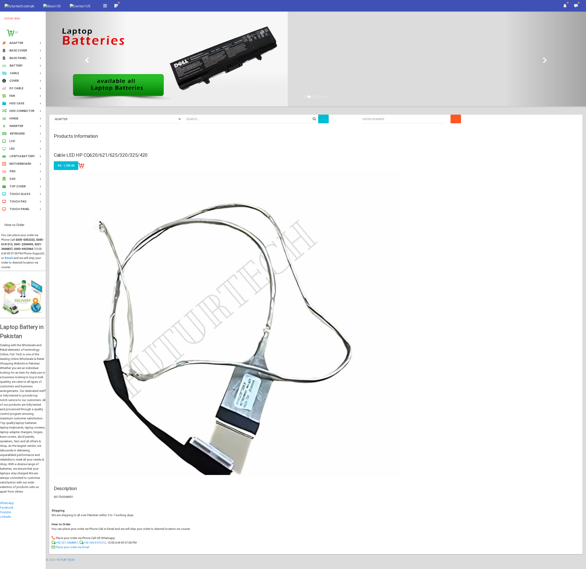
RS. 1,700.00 (66, 165)
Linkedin (5, 516)
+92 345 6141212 (95, 542)
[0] (16, 32)
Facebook (7, 507)
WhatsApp (7, 503)
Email (9, 258)
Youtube (5, 512)
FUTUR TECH (66, 559)
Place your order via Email (72, 547)
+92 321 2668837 (67, 542)
